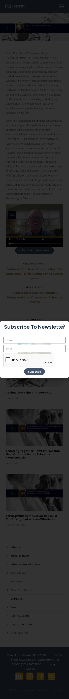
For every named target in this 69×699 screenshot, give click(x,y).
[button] (64, 325)
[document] (34, 349)
